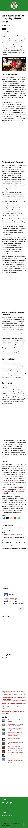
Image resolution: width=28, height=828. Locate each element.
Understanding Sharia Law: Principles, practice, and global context (15, 760)
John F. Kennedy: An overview (15, 755)
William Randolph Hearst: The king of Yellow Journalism (14, 548)
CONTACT (4, 812)
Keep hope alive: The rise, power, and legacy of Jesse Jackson (13, 531)
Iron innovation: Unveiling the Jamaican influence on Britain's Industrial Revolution (15, 734)
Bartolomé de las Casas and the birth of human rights (14, 542)
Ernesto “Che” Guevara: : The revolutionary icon (14, 537)
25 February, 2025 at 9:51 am (10, 598)
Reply (21, 608)
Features (4, 29)
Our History (14, 823)
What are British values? (14, 738)
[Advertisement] (14, 142)
